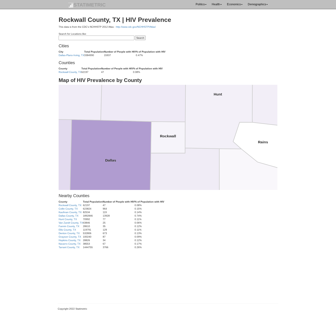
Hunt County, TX (68, 219)
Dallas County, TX (68, 215)
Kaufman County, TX (70, 212)
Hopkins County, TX (69, 240)
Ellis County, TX (67, 229)
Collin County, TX (68, 208)
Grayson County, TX (70, 236)
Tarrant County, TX (69, 247)
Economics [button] (234, 4)
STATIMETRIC (90, 5)
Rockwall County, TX (70, 72)
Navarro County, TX (69, 243)
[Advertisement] (164, 273)
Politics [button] (200, 4)
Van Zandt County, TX (71, 222)
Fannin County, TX (69, 226)
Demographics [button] (257, 4)
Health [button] (216, 4)
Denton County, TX (69, 233)
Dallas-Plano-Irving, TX (71, 55)
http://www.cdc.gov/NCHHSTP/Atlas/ (136, 26)
